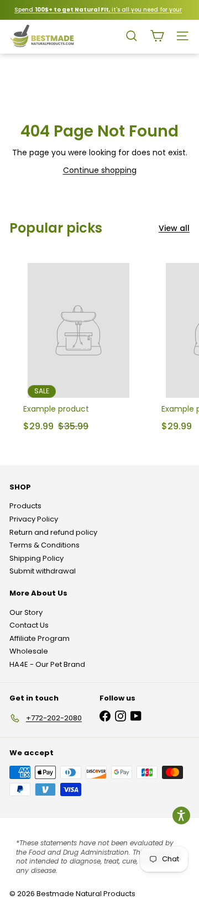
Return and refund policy (53, 532)
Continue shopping (100, 170)
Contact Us (29, 625)
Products (25, 506)
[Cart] (157, 36)
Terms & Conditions (44, 545)
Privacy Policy (33, 519)
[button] (181, 815)
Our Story (26, 612)
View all (174, 228)
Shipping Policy (36, 558)
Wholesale (28, 651)
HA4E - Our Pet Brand (47, 664)
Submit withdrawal (42, 571)
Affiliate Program (39, 638)
